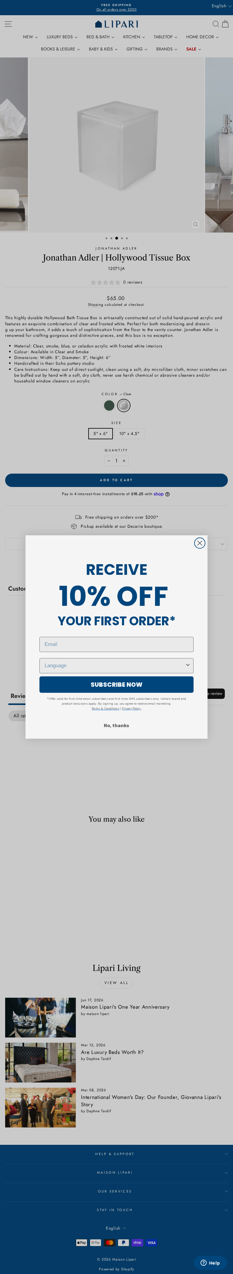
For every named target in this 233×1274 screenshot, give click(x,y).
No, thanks (116, 725)
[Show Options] (188, 665)
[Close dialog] (199, 543)
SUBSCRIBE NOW (117, 684)
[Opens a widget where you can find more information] (210, 1263)
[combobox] (115, 665)
